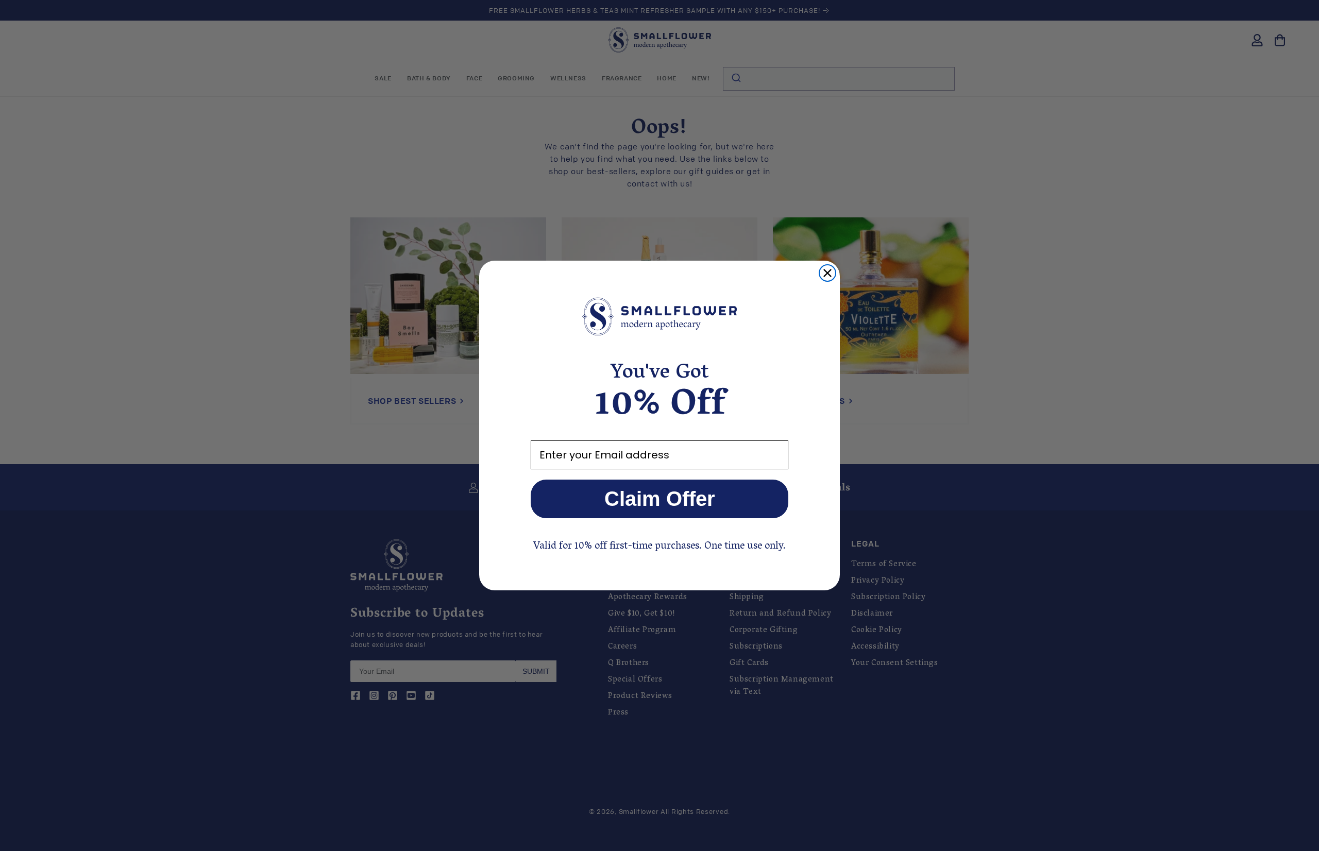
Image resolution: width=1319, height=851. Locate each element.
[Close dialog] (827, 273)
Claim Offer (659, 498)
